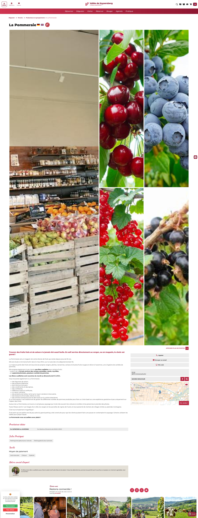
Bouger (110, 11)
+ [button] (132, 384)
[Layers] (186, 384)
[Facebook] (182, 379)
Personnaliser (10, 513)
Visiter (90, 11)
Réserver (99, 11)
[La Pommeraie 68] (166, 267)
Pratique (129, 11)
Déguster (80, 11)
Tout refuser (10, 510)
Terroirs (20, 18)
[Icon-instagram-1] (137, 490)
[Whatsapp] (142, 490)
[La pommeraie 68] (121, 108)
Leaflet (187, 397)
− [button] (132, 386)
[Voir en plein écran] (132, 389)
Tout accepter (10, 506)
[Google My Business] (187, 379)
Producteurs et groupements (35, 18)
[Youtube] (146, 490)
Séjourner (69, 11)
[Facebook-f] (132, 490)
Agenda (119, 11)
